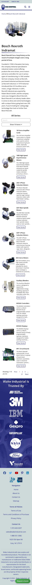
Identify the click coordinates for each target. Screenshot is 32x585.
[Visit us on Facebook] (5, 472)
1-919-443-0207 (5, 1)
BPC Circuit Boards (22, 349)
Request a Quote (22, 581)
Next (26, 374)
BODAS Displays (21, 326)
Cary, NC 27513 (16, 543)
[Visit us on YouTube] (16, 472)
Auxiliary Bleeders (22, 281)
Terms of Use (16, 511)
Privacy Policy (16, 518)
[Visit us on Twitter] (10, 472)
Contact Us (16, 497)
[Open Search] (25, 7)
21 (22, 374)
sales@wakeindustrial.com (16, 532)
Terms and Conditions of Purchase (16, 514)
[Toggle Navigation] (29, 7)
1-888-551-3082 (15, 1)
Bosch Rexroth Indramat (16, 14)
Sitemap (16, 501)
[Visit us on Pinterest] (22, 472)
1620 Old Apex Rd (16, 539)
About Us (16, 493)
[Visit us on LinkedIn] (27, 472)
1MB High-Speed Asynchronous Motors (22, 158)
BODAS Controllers (22, 303)
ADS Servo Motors (22, 258)
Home (4, 14)
